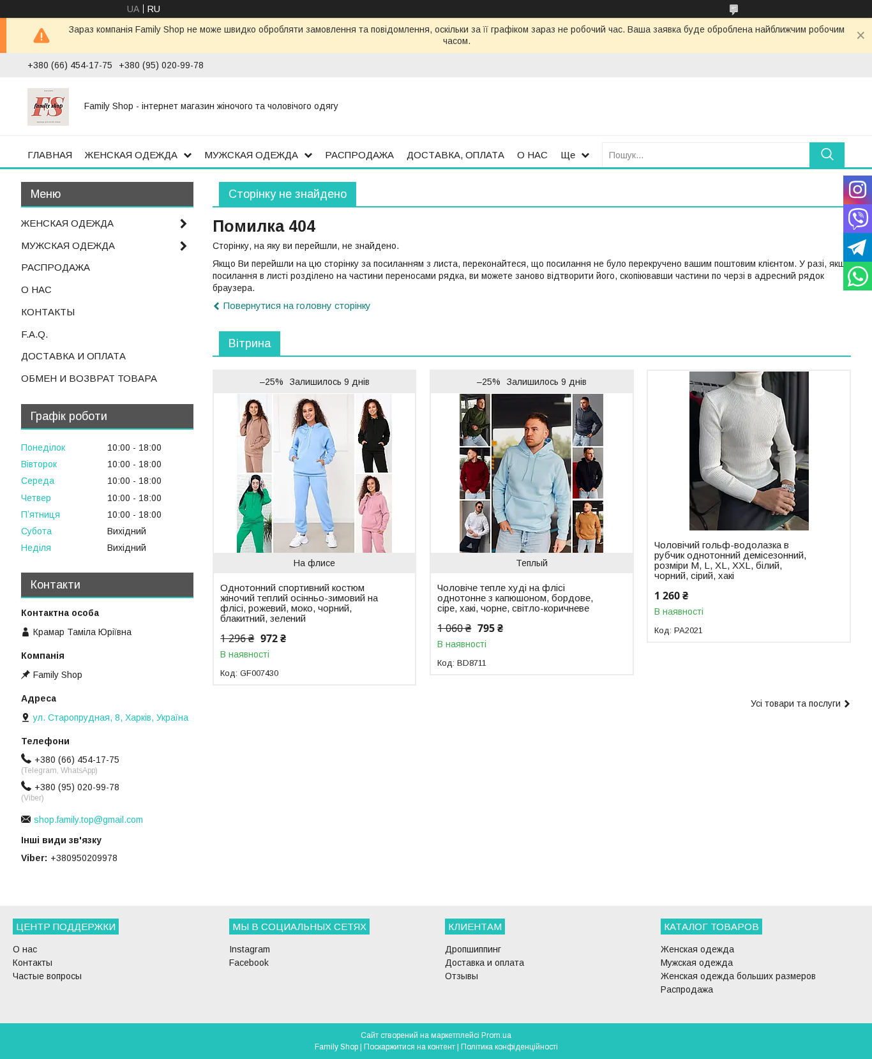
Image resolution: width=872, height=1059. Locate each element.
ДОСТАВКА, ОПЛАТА (455, 154)
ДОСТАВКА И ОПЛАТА (73, 355)
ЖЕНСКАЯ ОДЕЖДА (131, 154)
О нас (25, 949)
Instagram (249, 949)
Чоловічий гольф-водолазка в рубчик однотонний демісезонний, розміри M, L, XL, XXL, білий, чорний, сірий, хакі (730, 560)
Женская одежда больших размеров (738, 976)
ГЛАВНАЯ (49, 154)
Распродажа (687, 989)
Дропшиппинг (473, 949)
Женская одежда (697, 949)
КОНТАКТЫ (48, 311)
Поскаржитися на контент (409, 1046)
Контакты (32, 963)
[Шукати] (827, 154)
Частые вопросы (47, 976)
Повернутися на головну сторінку (297, 305)
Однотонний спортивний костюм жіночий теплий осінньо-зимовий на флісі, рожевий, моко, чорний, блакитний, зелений (299, 603)
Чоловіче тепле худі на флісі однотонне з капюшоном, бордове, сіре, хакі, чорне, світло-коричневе (515, 598)
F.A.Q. (34, 334)
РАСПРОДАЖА (359, 154)
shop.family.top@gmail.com (88, 820)
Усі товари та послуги (796, 703)
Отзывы (461, 976)
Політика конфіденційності (509, 1046)
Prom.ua (496, 1035)
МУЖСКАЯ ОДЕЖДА (251, 154)
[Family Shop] (48, 106)
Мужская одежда (697, 963)
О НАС (532, 154)
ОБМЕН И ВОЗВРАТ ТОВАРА (89, 378)
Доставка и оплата (484, 963)
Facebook (249, 963)
